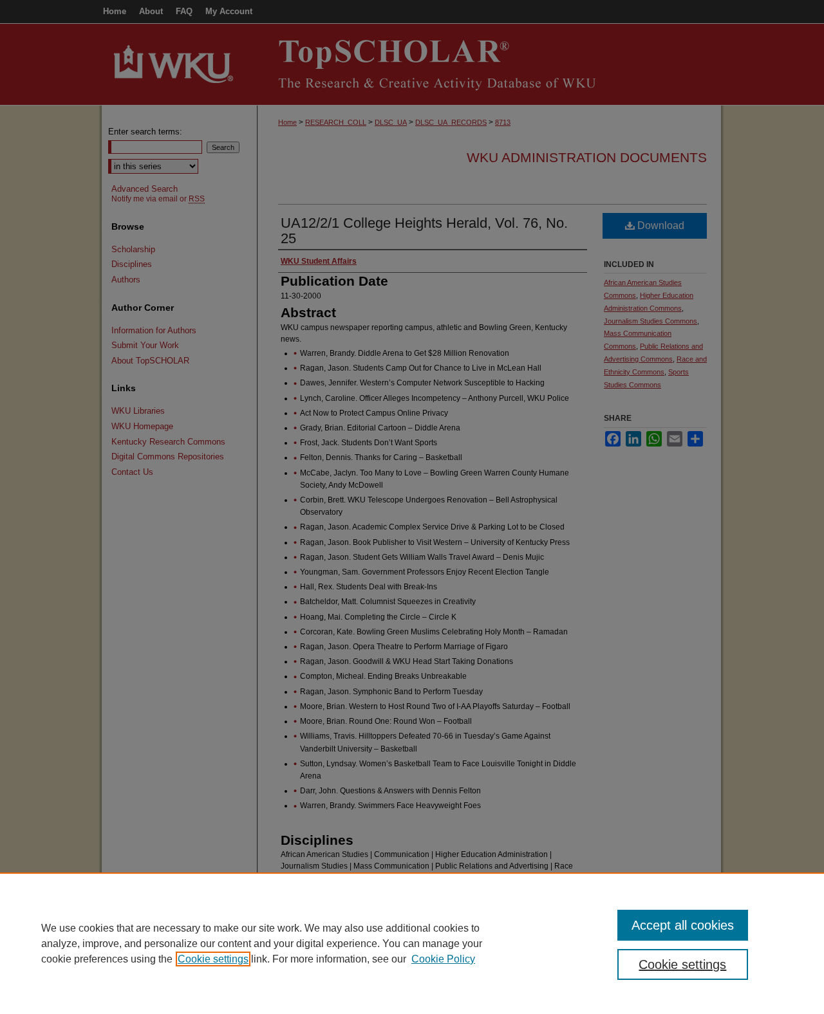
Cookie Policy (443, 959)
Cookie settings (213, 959)
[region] (412, 943)
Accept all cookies (683, 925)
